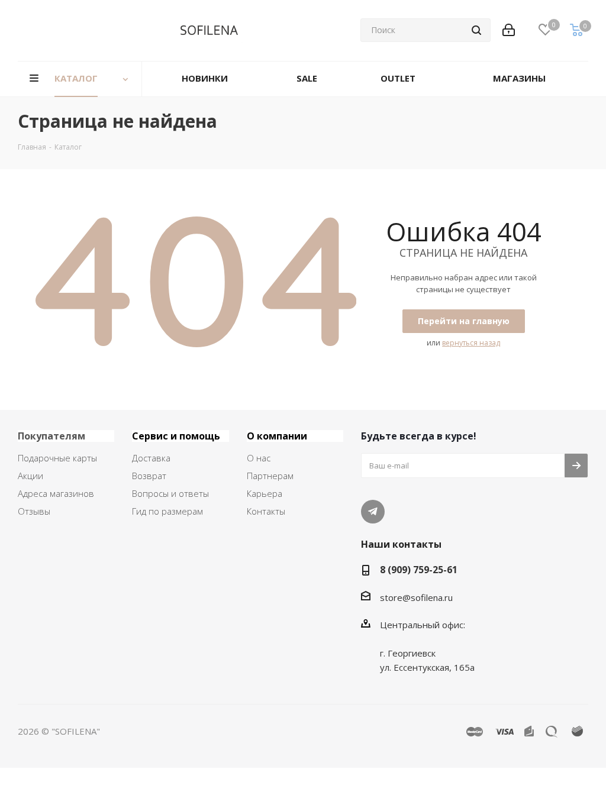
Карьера (264, 493)
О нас (258, 458)
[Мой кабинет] (508, 30)
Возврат (149, 475)
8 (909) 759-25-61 (418, 569)
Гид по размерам (167, 511)
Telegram (373, 511)
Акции (30, 475)
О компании (277, 436)
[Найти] (476, 30)
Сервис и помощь (176, 436)
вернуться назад (471, 343)
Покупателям (51, 436)
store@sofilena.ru (416, 597)
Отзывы (34, 511)
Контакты (266, 511)
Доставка (151, 458)
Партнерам (270, 475)
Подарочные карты (57, 458)
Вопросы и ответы (170, 493)
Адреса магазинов (56, 493)
